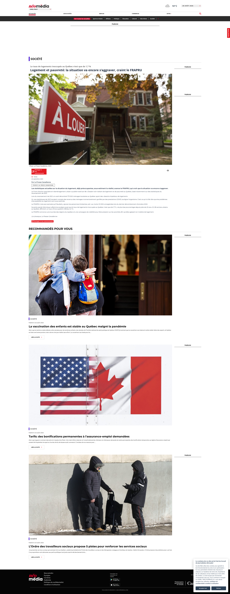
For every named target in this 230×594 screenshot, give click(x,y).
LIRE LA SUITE (35, 337)
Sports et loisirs (98, 19)
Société (152, 19)
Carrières (47, 578)
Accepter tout (203, 588)
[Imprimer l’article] (167, 171)
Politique (116, 19)
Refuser (218, 588)
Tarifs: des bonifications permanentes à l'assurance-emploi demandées (79, 436)
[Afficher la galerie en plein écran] (170, 76)
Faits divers (143, 19)
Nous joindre (48, 573)
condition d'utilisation (212, 583)
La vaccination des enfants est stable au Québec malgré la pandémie (77, 326)
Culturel (134, 19)
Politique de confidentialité (53, 582)
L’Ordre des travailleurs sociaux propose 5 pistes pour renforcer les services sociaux (88, 546)
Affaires (108, 19)
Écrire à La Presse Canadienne (43, 185)
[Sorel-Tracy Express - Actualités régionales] (39, 6)
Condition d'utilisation (52, 585)
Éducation (125, 19)
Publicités (47, 580)
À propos (47, 575)
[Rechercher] (200, 13)
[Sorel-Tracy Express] (36, 579)
